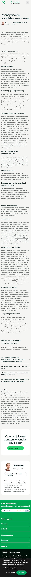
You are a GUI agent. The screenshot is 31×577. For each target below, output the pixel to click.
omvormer (4, 319)
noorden (20, 284)
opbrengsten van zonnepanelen (15, 94)
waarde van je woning (17, 118)
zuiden (14, 280)
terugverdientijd (16, 192)
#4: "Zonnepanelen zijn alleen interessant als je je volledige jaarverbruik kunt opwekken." (15, 380)
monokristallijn (8, 302)
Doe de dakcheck (14, 448)
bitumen (10, 256)
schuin (15, 272)
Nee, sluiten (11, 572)
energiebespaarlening (10, 240)
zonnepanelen (16, 32)
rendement (4, 190)
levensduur (4, 175)
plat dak (23, 272)
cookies (25, 556)
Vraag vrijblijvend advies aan (21, 421)
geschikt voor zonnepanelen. (21, 250)
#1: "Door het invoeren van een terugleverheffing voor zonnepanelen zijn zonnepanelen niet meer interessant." (13, 359)
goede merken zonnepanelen (18, 194)
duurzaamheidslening (21, 238)
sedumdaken (11, 260)
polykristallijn (16, 294)
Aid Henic (7, 481)
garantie (19, 177)
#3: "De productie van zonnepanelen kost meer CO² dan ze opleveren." (15, 374)
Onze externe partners (11, 568)
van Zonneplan (15, 2)
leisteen (3, 256)
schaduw (22, 264)
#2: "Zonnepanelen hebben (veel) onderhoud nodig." (14, 367)
